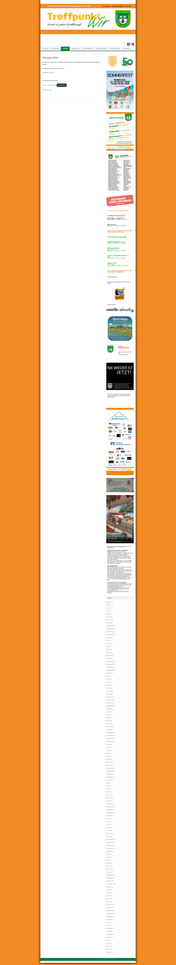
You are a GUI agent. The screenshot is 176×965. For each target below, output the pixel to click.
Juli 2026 (108, 605)
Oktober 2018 (110, 881)
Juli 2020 (108, 818)
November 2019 (110, 842)
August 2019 (109, 851)
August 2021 (109, 780)
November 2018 (110, 878)
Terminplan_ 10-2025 (47, 90)
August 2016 (109, 937)
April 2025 (109, 649)
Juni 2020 (108, 821)
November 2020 (110, 806)
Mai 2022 (108, 753)
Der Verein (55, 48)
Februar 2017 (109, 928)
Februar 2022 (109, 762)
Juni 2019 (108, 857)
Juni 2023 (108, 714)
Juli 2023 (108, 711)
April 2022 (109, 756)
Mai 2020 (108, 824)
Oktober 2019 (110, 845)
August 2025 (109, 637)
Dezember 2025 (110, 625)
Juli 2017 (108, 922)
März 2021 (109, 794)
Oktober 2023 (110, 702)
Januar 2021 (109, 800)
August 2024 (109, 673)
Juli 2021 (108, 783)
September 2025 (110, 634)
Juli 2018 (108, 889)
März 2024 (109, 688)
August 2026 (109, 602)
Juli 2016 (108, 940)
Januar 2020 (109, 836)
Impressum (126, 48)
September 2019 (110, 848)
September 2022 (110, 741)
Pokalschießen (115, 48)
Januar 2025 (109, 658)
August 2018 (109, 886)
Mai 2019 (108, 860)
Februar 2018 (109, 904)
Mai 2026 (108, 610)
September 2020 (110, 812)
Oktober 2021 (110, 774)
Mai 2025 (108, 646)
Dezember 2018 (110, 875)
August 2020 (109, 815)
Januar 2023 (109, 729)
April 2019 (109, 863)
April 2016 (109, 946)
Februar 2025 (109, 655)
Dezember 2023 (110, 697)
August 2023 (109, 708)
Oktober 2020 (110, 809)
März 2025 (109, 652)
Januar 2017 (109, 931)
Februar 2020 (109, 833)
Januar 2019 (109, 872)
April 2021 (109, 792)
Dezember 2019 (110, 839)
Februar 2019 (109, 869)
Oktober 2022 (110, 738)
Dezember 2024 (110, 661)
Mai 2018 (108, 895)
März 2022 (109, 759)
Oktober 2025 (110, 631)
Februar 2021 (109, 797)
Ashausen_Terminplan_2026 (49, 85)
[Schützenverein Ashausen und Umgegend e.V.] (88, 38)
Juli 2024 (108, 676)
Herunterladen (61, 85)
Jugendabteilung (101, 48)
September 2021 (110, 777)
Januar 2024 (109, 694)
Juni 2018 (108, 892)
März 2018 (109, 901)
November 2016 (110, 934)
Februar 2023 (109, 726)
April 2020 (109, 827)
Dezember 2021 (110, 768)
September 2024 (110, 670)
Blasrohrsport (87, 48)
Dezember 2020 (110, 803)
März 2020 (109, 830)
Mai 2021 (108, 789)
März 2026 (109, 616)
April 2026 (109, 614)
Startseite (45, 48)
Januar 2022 (109, 765)
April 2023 (109, 720)
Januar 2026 (109, 622)
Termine (65, 48)
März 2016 (109, 949)
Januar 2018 (109, 907)
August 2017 (109, 919)
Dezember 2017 (110, 910)
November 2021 (110, 771)
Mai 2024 (108, 682)
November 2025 (110, 628)
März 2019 (109, 866)
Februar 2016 (109, 952)
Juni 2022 (108, 750)
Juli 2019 (108, 854)
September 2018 (110, 883)
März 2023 (109, 723)
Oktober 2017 (110, 916)
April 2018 (109, 898)
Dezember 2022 (110, 732)
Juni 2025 (108, 643)
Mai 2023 (108, 717)
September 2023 (110, 705)
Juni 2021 (108, 786)
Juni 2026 (108, 608)
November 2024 (110, 664)
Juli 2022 (108, 747)
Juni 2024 (108, 679)
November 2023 (110, 700)
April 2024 (109, 685)
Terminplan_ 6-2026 (48, 72)
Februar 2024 (109, 691)
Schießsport (75, 48)
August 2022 (109, 744)
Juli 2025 (108, 640)
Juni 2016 (108, 943)
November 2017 (110, 913)
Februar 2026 (109, 619)
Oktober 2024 (110, 667)
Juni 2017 (108, 925)
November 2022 (110, 735)
